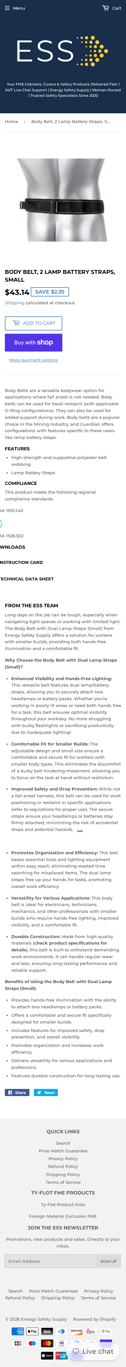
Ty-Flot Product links (63, 1204)
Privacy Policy (63, 1158)
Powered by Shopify (94, 1319)
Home (11, 121)
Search (63, 1143)
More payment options (33, 360)
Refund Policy (63, 1166)
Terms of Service (63, 1182)
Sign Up (108, 1261)
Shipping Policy (63, 1174)
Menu (19, 8)
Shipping (15, 302)
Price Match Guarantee (63, 1150)
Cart (116, 8)
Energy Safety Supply (44, 1319)
